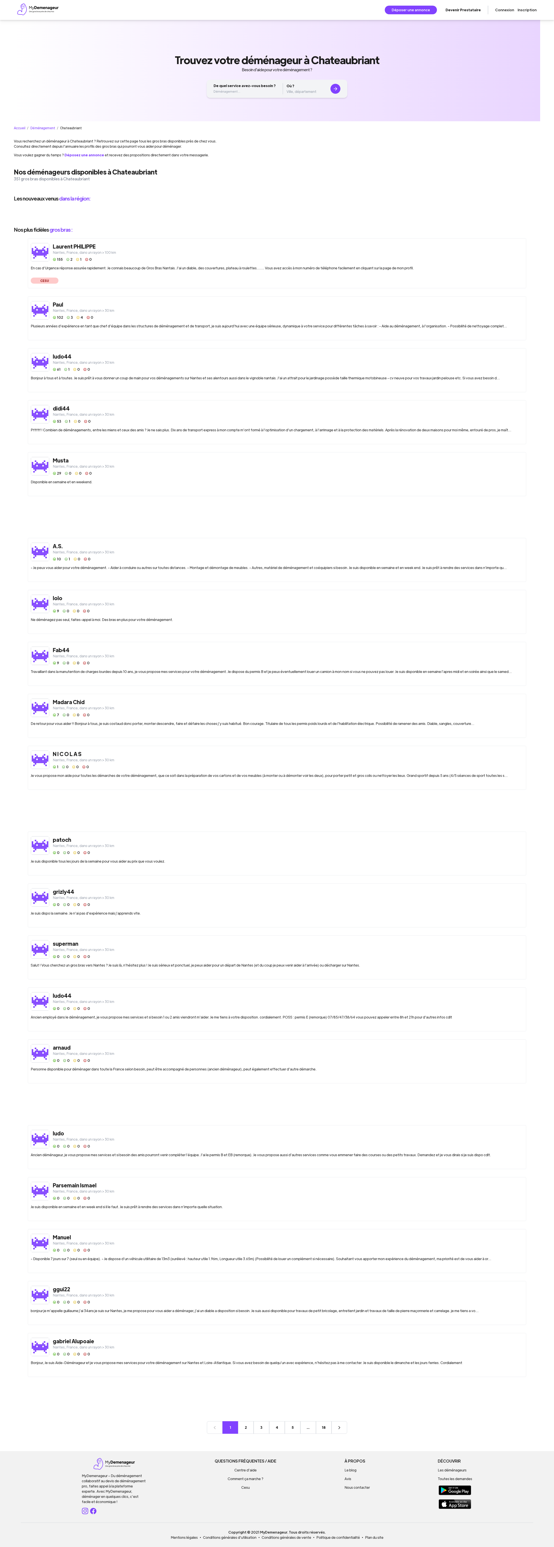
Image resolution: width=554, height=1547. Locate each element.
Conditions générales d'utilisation (229, 1537)
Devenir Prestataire (463, 10)
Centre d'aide (245, 1470)
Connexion (504, 10)
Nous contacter (357, 1487)
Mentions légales (184, 1537)
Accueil (19, 128)
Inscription (527, 10)
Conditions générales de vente (286, 1537)
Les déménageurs (452, 1470)
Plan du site (374, 1537)
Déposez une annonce (84, 155)
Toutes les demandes (455, 1478)
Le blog (350, 1470)
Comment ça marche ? (245, 1478)
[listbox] (277, 214)
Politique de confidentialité (338, 1537)
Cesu (245, 1487)
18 (324, 1427)
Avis (348, 1478)
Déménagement (42, 128)
